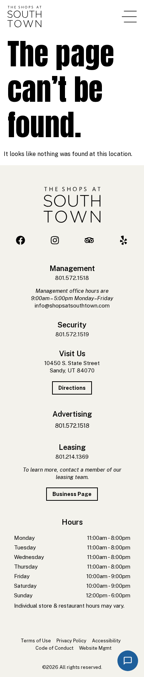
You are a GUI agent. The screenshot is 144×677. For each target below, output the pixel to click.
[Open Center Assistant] (127, 660)
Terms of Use (36, 640)
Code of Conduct (54, 648)
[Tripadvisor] (89, 240)
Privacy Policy (71, 640)
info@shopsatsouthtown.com (72, 305)
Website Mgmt (95, 648)
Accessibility (106, 640)
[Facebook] (20, 240)
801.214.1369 (72, 457)
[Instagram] (54, 240)
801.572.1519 (72, 334)
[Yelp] (123, 240)
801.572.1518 (72, 278)
